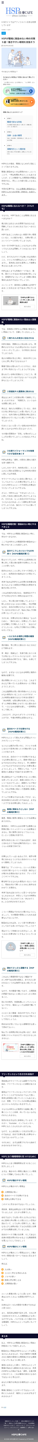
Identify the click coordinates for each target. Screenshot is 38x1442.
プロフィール (19, 1425)
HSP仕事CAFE (19, 1434)
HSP (5, 1407)
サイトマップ (14, 1427)
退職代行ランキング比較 (11, 1421)
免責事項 (22, 1427)
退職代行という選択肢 (16, 149)
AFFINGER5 (30, 1439)
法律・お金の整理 (14, 135)
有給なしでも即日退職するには (17, 1423)
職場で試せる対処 (14, 122)
